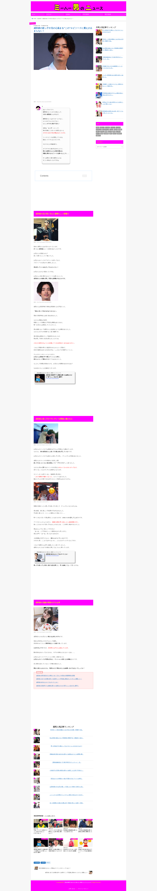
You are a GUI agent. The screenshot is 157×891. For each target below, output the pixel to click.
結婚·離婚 (106, 133)
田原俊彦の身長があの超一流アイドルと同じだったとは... (112, 112)
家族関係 (37, 862)
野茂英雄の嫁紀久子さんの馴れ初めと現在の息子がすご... (112, 94)
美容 (111, 133)
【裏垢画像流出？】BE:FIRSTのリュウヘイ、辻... (66, 762)
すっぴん (107, 127)
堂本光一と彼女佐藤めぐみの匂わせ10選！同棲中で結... (66, 730)
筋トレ (97, 133)
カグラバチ (48, 14)
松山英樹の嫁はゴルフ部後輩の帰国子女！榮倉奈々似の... (66, 738)
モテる (115, 129)
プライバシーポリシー (83, 888)
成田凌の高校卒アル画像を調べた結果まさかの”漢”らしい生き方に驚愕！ (57, 685)
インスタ (118, 127)
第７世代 (118, 131)
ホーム (33, 14)
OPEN (84, 175)
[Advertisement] (63, 83)
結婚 (102, 133)
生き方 (109, 131)
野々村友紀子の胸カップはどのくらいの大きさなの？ (66, 746)
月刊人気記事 (86, 14)
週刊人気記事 (108, 14)
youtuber (68, 14)
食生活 (114, 133)
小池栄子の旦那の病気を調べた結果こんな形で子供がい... (66, 770)
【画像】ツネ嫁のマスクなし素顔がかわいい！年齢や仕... (112, 85)
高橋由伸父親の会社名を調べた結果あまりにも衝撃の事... (66, 754)
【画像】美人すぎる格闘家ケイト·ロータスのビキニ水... (112, 67)
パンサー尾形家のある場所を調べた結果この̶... (112, 76)
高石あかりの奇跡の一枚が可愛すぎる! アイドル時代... (66, 778)
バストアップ (106, 129)
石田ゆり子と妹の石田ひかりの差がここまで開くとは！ (112, 103)
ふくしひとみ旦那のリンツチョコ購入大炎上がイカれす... (66, 795)
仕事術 (120, 129)
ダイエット (98, 129)
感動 (49, 862)
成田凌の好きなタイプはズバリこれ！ (47, 682)
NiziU (97, 127)
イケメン (113, 127)
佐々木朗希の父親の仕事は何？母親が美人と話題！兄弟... (66, 803)
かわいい (102, 127)
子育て (102, 131)
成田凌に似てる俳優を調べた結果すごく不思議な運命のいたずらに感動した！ (59, 679)
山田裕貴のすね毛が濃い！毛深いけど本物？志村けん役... (66, 786)
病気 (114, 131)
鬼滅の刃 (98, 135)
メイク (111, 129)
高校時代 (119, 133)
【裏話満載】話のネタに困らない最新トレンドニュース (77, 882)
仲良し (97, 131)
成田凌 (43, 862)
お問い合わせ (72, 888)
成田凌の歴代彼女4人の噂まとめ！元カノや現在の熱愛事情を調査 (55, 675)
